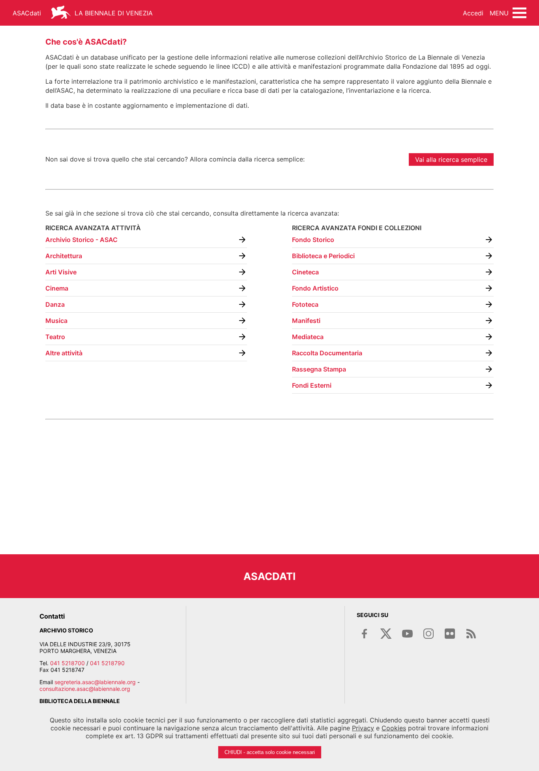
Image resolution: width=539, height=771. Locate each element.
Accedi (473, 13)
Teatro (55, 337)
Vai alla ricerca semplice (451, 159)
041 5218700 (67, 663)
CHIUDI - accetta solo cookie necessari (270, 752)
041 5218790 (107, 663)
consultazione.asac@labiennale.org (84, 688)
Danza (55, 304)
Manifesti (306, 321)
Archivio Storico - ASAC (81, 240)
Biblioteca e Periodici (323, 256)
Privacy (363, 728)
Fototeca (305, 304)
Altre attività (63, 353)
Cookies (394, 728)
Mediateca (308, 337)
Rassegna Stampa (319, 369)
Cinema (56, 288)
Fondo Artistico (315, 288)
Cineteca (305, 272)
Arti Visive (61, 272)
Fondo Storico (313, 240)
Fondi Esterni (311, 385)
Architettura (63, 256)
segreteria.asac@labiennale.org (95, 682)
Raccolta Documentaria (327, 353)
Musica (56, 321)
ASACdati (27, 13)
